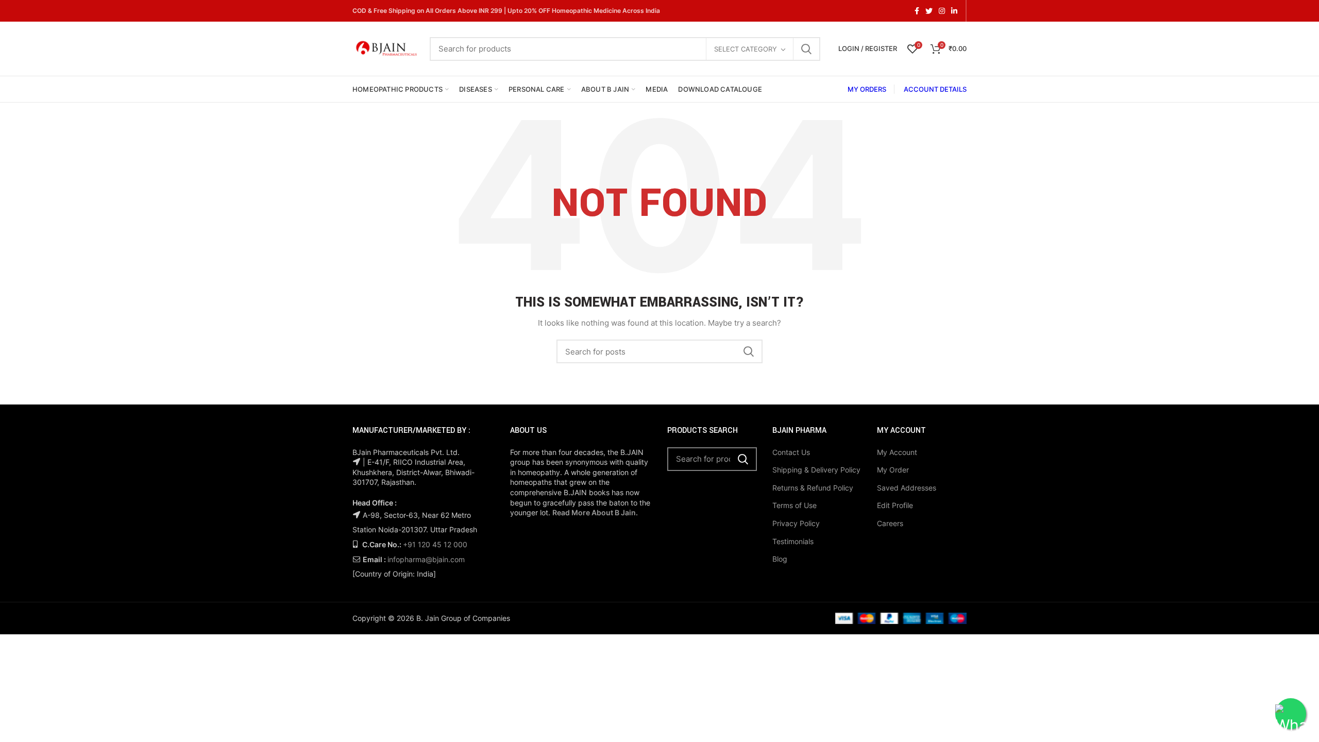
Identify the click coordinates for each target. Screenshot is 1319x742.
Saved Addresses (906, 487)
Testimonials (793, 541)
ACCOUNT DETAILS (935, 89)
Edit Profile (895, 505)
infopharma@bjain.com (426, 559)
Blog (779, 558)
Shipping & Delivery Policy (816, 469)
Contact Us (791, 452)
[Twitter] (929, 11)
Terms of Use (794, 505)
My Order (893, 469)
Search (806, 49)
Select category (745, 49)
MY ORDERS (867, 89)
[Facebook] (916, 11)
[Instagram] (942, 11)
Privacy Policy (796, 523)
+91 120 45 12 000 (435, 544)
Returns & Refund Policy (812, 487)
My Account (897, 452)
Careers (890, 523)
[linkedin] (954, 11)
